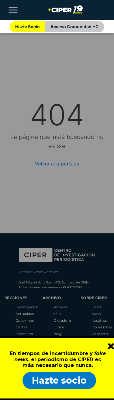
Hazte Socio (27, 26)
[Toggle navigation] (13, 10)
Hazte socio (59, 380)
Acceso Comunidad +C (74, 26)
